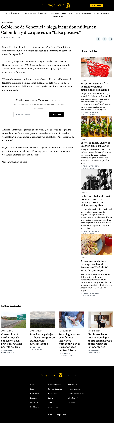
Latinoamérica (7, 22)
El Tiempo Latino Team (10, 37)
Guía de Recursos (101, 13)
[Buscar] (4, 5)
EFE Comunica (6, 350)
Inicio (7, 13)
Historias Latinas (83, 13)
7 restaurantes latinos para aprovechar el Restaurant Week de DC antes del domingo (94, 265)
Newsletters (72, 384)
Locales (16, 13)
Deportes (52, 398)
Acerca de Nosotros (76, 393)
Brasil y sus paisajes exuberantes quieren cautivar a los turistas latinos (42, 339)
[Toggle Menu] (108, 5)
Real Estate (67, 13)
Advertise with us (74, 398)
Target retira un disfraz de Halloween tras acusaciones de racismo (95, 87)
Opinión (51, 402)
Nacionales (58, 17)
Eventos (43, 13)
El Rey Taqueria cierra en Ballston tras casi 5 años (96, 144)
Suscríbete (96, 5)
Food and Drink (30, 13)
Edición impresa (74, 389)
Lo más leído (53, 407)
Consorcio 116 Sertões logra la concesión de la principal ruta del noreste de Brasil (11, 340)
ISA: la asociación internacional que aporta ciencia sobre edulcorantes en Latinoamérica (100, 340)
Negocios (55, 13)
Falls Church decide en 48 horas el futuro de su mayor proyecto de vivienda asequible (96, 200)
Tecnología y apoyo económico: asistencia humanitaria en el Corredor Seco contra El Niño (70, 342)
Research (71, 402)
